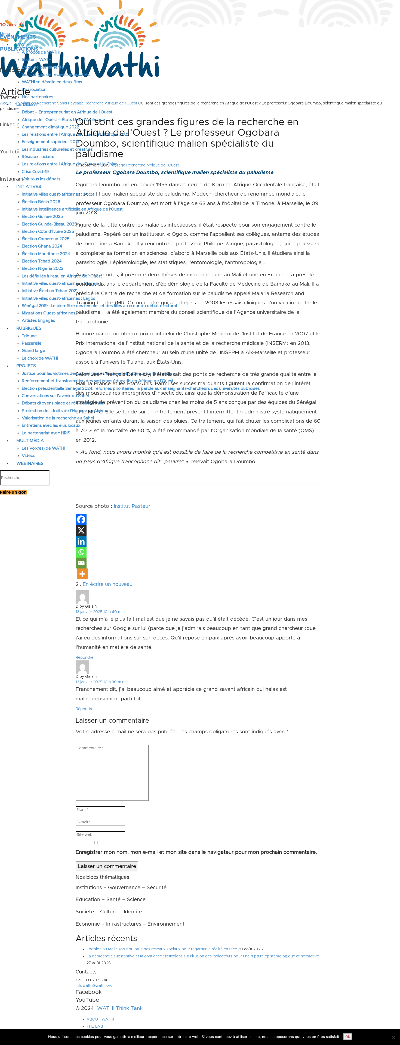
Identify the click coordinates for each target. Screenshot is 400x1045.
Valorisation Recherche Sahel (40, 103)
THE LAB (95, 1026)
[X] (81, 530)
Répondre (84, 658)
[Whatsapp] (81, 552)
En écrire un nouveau (108, 584)
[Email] (81, 563)
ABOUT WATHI (100, 1019)
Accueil (6, 103)
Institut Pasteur (132, 506)
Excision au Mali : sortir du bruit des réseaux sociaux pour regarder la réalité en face (162, 949)
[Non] (393, 1037)
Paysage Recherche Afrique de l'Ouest (102, 103)
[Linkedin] (81, 541)
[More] (82, 573)
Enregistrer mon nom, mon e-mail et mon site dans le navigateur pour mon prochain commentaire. (196, 852)
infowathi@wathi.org (94, 986)
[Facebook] (81, 519)
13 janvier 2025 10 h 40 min (100, 612)
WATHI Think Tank (120, 1008)
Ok (347, 1036)
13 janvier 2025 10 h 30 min (100, 682)
